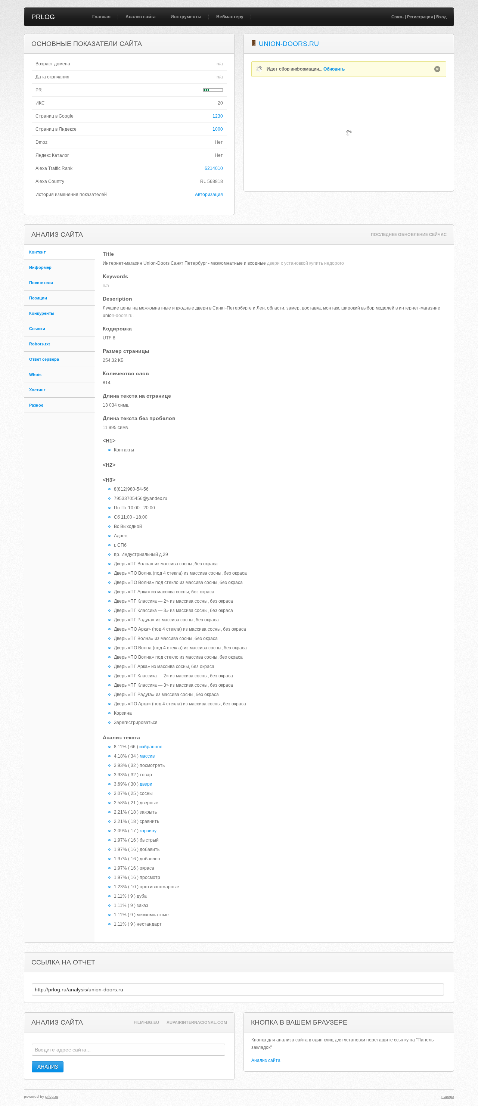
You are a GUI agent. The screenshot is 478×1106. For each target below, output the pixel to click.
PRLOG (43, 17)
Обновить (334, 69)
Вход (441, 17)
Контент (37, 252)
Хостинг (37, 390)
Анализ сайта (140, 16)
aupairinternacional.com (197, 1022)
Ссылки (37, 328)
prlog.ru (51, 1096)
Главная (101, 16)
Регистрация (420, 17)
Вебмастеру (229, 16)
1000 (217, 129)
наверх (447, 1096)
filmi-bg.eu (146, 1022)
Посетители (41, 282)
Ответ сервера (44, 359)
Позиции (38, 298)
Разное (36, 405)
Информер (40, 267)
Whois (35, 374)
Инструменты (186, 16)
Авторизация (209, 194)
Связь (397, 17)
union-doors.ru (289, 43)
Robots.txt (39, 344)
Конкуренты (41, 313)
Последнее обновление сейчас (409, 234)
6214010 (214, 168)
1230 (217, 116)
